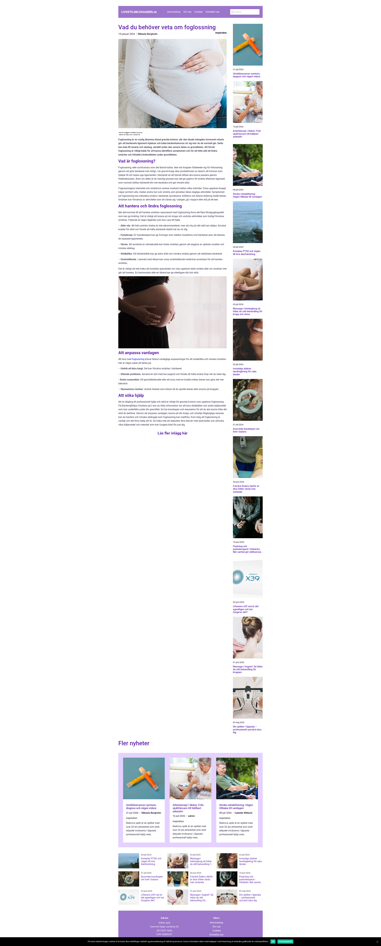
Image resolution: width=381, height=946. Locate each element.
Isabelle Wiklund (243, 812)
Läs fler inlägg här (173, 433)
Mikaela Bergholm (147, 34)
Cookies (198, 11)
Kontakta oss (213, 11)
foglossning (138, 359)
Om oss (187, 11)
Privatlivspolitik (285, 941)
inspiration (221, 32)
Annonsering (173, 11)
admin (191, 816)
